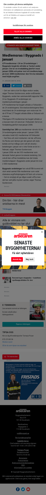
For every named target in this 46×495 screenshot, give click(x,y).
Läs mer (13, 18)
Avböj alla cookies (23, 38)
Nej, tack (29, 259)
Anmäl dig (17, 259)
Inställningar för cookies (23, 25)
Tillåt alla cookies (23, 31)
